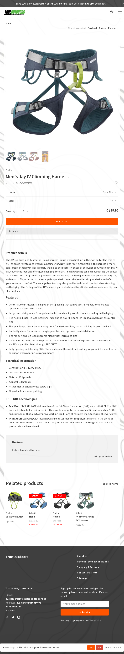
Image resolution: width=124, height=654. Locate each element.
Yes (91, 647)
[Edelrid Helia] (38, 500)
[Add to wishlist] (116, 183)
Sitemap (82, 578)
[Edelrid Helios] (62, 500)
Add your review (103, 456)
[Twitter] (12, 617)
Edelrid (9, 170)
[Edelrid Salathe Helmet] (15, 500)
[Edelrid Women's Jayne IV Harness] (85, 500)
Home (8, 23)
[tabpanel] (62, 91)
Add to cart (62, 221)
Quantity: (11, 211)
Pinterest (113, 28)
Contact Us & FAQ (87, 572)
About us (82, 556)
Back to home (110, 483)
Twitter (103, 28)
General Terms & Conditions (93, 561)
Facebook (92, 28)
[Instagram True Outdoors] (18, 617)
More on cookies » (113, 647)
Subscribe (84, 612)
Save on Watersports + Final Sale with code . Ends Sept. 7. (62, 3)
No (99, 647)
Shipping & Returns (88, 567)
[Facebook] (7, 617)
